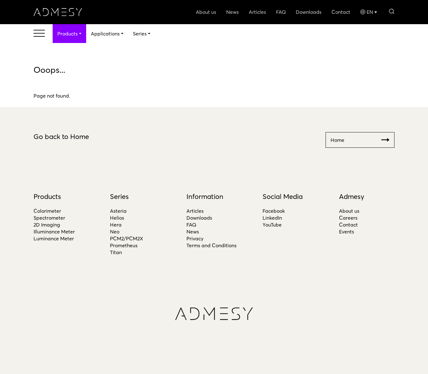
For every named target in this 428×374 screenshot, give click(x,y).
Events (346, 231)
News (232, 12)
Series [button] (140, 33)
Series (119, 196)
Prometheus (124, 245)
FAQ (281, 12)
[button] (391, 11)
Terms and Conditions (211, 245)
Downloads (308, 12)
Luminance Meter (54, 238)
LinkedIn (272, 218)
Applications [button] (105, 33)
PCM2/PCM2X (126, 238)
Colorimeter (47, 211)
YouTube (272, 225)
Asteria (118, 211)
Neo (114, 231)
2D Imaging (47, 225)
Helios (117, 218)
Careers (348, 218)
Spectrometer (49, 218)
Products (47, 196)
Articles (257, 12)
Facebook (274, 211)
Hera (116, 225)
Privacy (194, 238)
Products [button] (67, 33)
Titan (116, 252)
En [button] (369, 12)
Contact (340, 12)
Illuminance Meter (54, 231)
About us (206, 12)
